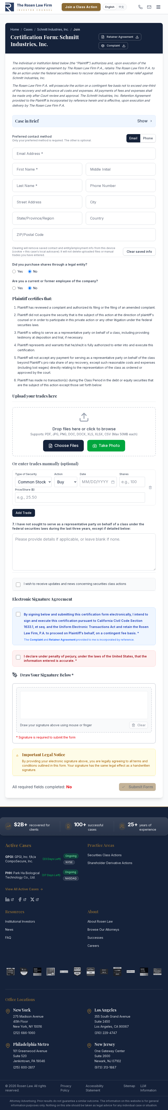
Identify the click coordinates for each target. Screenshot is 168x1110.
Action (58, 474)
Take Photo (109, 445)
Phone (148, 138)
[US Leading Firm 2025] (117, 972)
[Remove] (150, 487)
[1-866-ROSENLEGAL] (140, 7)
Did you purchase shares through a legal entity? (49, 264)
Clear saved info (139, 251)
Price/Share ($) (25, 489)
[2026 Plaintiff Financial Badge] (37, 972)
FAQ (8, 937)
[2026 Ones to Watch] (130, 972)
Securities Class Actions (105, 855)
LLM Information (148, 1088)
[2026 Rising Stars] (24, 972)
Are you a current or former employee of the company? (55, 281)
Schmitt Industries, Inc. (53, 29)
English (109, 7)
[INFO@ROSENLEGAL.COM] (149, 7)
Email (133, 138)
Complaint (113, 45)
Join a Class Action (81, 7)
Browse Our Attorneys (103, 929)
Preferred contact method (32, 136)
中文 (121, 7)
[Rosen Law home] (28, 7)
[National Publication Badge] (77, 972)
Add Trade (24, 513)
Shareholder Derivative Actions (110, 863)
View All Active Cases (24, 889)
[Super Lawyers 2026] (90, 972)
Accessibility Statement (94, 1088)
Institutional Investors (20, 921)
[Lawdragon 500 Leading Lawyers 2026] (144, 972)
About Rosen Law (100, 921)
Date (83, 474)
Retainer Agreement (120, 36)
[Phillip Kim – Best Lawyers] (64, 972)
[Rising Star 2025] (157, 972)
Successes (95, 937)
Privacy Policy (66, 1088)
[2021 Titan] (10, 972)
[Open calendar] (113, 482)
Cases (28, 29)
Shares (124, 474)
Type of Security (26, 474)
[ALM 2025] (50, 972)
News (9, 929)
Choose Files (66, 445)
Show (142, 121)
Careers (93, 945)
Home (14, 29)
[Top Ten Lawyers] (104, 972)
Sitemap (129, 1086)
